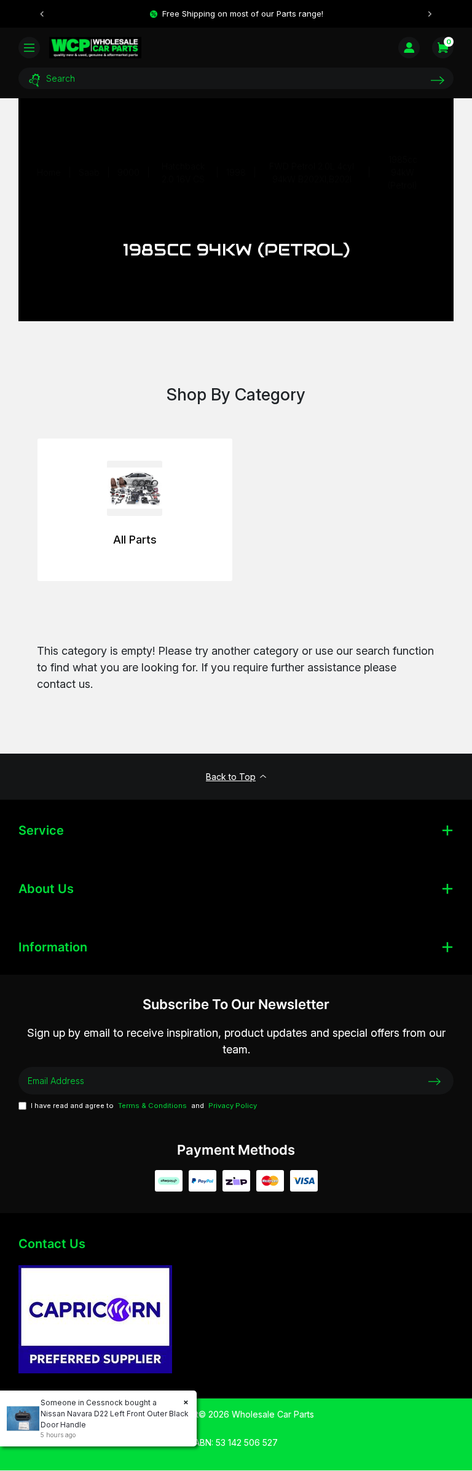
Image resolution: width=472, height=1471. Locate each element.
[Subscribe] (434, 1081)
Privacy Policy (232, 1105)
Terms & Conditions (152, 1105)
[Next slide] (429, 14)
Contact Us (51, 1244)
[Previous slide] (42, 14)
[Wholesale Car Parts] (95, 47)
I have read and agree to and (144, 1105)
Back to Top (231, 776)
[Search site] (437, 80)
